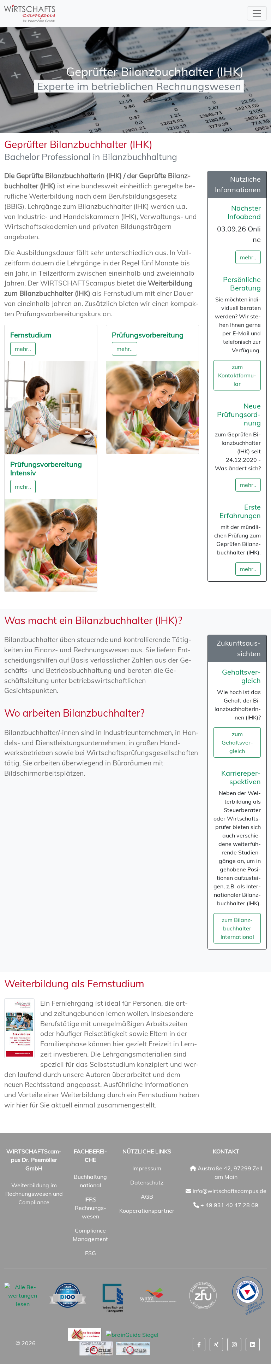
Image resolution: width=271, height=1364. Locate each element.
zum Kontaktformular (237, 375)
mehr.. (23, 348)
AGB (147, 1196)
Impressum (146, 1168)
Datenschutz (146, 1182)
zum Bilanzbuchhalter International (237, 928)
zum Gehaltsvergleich (237, 742)
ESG (90, 1253)
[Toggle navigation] (257, 13)
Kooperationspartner (146, 1210)
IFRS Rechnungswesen (90, 1208)
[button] (199, 1344)
